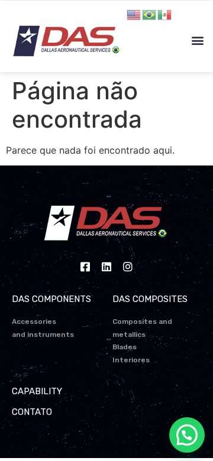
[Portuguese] (149, 14)
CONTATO (32, 412)
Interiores (131, 360)
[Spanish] (165, 14)
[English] (134, 14)
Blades (124, 347)
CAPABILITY (37, 391)
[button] (197, 40)
